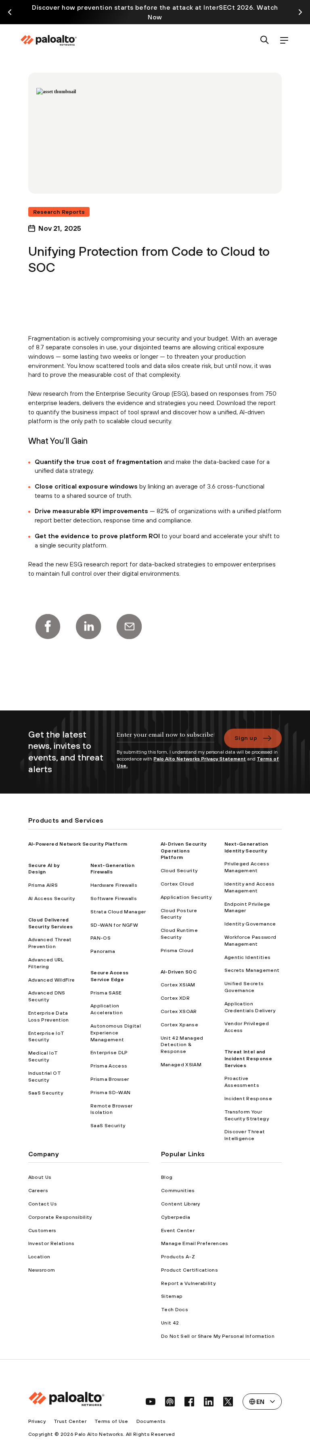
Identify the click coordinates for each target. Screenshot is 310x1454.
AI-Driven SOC (179, 972)
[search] (264, 40)
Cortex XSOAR (179, 1011)
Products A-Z (178, 1257)
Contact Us (42, 1204)
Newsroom (41, 1270)
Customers (42, 1230)
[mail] (129, 626)
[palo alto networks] (48, 40)
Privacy (37, 1421)
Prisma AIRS (43, 885)
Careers (38, 1190)
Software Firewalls (113, 898)
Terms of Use (111, 1421)
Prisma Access (108, 1066)
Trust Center (70, 1421)
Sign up (246, 738)
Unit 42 (170, 1323)
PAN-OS (100, 938)
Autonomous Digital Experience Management (115, 1032)
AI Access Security (51, 898)
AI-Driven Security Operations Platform (184, 851)
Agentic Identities (247, 957)
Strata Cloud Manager (118, 912)
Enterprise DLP (109, 1052)
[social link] (150, 1401)
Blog (166, 1177)
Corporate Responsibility (60, 1217)
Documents (151, 1421)
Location (39, 1257)
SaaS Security (45, 1093)
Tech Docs (174, 1309)
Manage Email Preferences (194, 1243)
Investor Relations (51, 1243)
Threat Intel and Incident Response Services (248, 1058)
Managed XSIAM (181, 1065)
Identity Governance (250, 924)
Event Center (178, 1230)
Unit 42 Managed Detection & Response (182, 1045)
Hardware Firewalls (113, 885)
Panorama (102, 951)
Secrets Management (252, 970)
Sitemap (171, 1296)
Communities (178, 1190)
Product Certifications (189, 1270)
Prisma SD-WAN (110, 1092)
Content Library (180, 1204)
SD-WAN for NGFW (114, 925)
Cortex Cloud (177, 884)
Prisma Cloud (177, 950)
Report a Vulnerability (188, 1283)
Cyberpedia (175, 1217)
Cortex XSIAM (178, 985)
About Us (40, 1177)
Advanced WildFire (51, 980)
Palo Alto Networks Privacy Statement (199, 759)
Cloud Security (179, 870)
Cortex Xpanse (179, 1025)
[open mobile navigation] (284, 40)
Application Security (186, 897)
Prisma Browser (109, 1079)
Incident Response (248, 1098)
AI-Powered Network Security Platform (78, 844)
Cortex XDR (175, 998)
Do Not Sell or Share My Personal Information (217, 1336)
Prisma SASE (106, 993)
